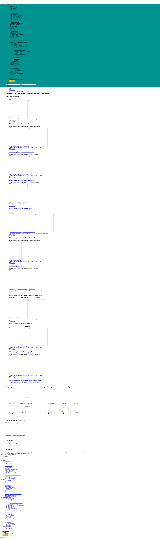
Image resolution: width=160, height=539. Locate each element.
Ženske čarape (14, 26)
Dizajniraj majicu (12, 77)
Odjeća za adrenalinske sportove (17, 66)
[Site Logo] (8, 4)
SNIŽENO (12, 80)
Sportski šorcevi (17, 60)
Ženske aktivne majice (15, 37)
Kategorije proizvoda (13, 43)
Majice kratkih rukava (15, 44)
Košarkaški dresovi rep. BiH (17, 79)
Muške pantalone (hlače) (16, 16)
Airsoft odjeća (14, 65)
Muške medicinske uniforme (17, 74)
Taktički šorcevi (17, 59)
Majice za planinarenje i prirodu (22, 49)
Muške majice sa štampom (16, 24)
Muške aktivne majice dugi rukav (17, 18)
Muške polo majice (15, 22)
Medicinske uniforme (13, 72)
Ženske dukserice (14, 32)
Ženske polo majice (15, 36)
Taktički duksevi (14, 13)
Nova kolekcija (14, 62)
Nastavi (6, 456)
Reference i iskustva (13, 75)
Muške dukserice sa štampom (17, 15)
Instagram (17, 422)
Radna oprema (14, 71)
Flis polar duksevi (14, 12)
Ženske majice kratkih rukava (17, 38)
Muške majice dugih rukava (16, 19)
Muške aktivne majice (18, 45)
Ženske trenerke (14, 31)
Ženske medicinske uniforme (17, 73)
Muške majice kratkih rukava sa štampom (22, 51)
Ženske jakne (14, 28)
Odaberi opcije (12, 233)
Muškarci (11, 6)
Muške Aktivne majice (15, 17)
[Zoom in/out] (0, 537)
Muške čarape (14, 7)
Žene (10, 25)
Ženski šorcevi (14, 35)
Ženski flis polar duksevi (16, 33)
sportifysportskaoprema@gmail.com (14, 443)
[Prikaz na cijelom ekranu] (1, 537)
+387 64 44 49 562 (10, 440)
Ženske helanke (14, 29)
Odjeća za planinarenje (15, 64)
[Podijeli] (3, 537)
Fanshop (10, 78)
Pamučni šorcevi (17, 61)
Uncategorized (12, 121)
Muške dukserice (14, 14)
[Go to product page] (24, 391)
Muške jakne (13, 8)
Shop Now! (35, 1)
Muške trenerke (14, 10)
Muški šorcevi (14, 9)
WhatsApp (22, 422)
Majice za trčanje (19, 47)
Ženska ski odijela (17, 70)
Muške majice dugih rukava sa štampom (19, 20)
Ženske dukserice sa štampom (17, 34)
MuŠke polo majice (18, 52)
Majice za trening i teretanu (21, 46)
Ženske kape (13, 27)
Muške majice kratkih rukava (17, 23)
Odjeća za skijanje (15, 68)
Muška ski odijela (17, 69)
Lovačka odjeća (14, 63)
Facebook (8, 422)
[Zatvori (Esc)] (4, 537)
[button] (7, 83)
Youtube (13, 422)
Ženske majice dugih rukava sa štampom (19, 42)
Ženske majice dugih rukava (16, 41)
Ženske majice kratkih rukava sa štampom (19, 40)
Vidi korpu (2, 456)
